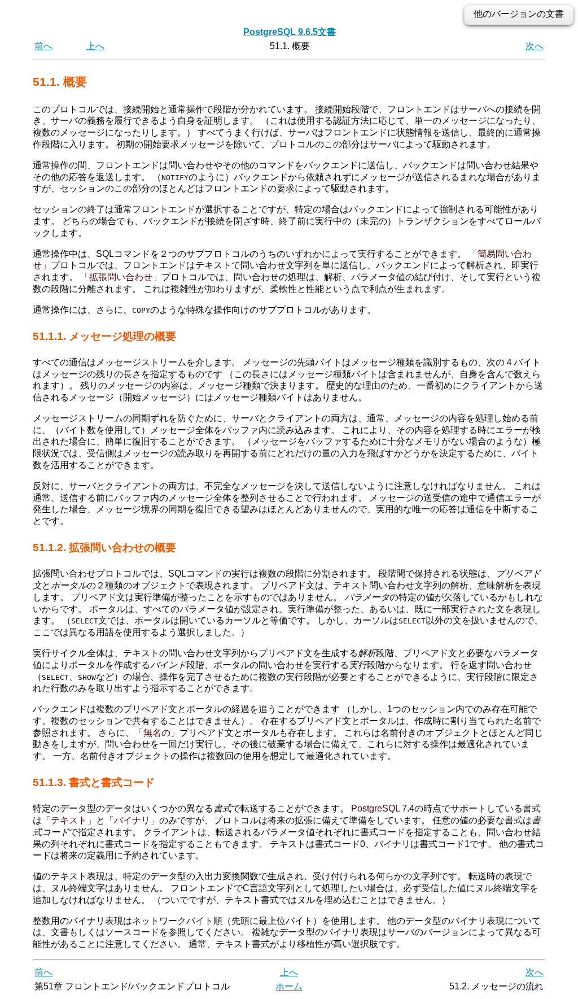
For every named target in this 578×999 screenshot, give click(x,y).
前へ (43, 46)
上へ (95, 46)
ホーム (289, 986)
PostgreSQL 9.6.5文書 (289, 32)
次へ (535, 46)
